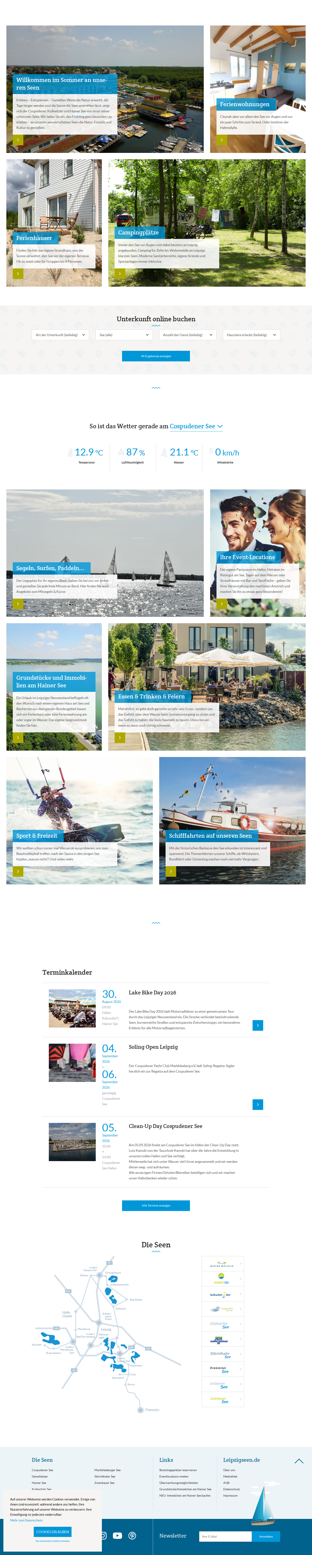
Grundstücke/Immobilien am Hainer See (185, 1489)
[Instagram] (103, 1535)
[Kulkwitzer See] (225, 1297)
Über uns (229, 1470)
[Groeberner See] (225, 1388)
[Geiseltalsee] (225, 1267)
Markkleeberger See (107, 1470)
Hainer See (39, 1483)
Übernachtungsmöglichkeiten (178, 1483)
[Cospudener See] (225, 1313)
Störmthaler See (104, 1476)
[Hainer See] (227, 1279)
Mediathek (230, 1476)
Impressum (230, 1495)
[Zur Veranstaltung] (258, 1025)
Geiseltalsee (40, 1476)
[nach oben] (299, 1461)
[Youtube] (117, 1535)
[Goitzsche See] (225, 1328)
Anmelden (266, 1536)
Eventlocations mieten (173, 1476)
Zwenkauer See (104, 1483)
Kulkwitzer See (41, 1489)
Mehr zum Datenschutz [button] (26, 1520)
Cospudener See (42, 1470)
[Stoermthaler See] (225, 1358)
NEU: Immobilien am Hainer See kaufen (185, 1495)
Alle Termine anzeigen (156, 1205)
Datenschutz (231, 1489)
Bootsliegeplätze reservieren (178, 1470)
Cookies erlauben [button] (52, 1532)
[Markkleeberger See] (225, 1343)
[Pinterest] (132, 1535)
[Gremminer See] (225, 1373)
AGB (226, 1483)
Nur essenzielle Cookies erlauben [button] (53, 1541)
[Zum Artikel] (18, 140)
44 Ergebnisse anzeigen (156, 356)
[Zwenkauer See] (225, 1403)
